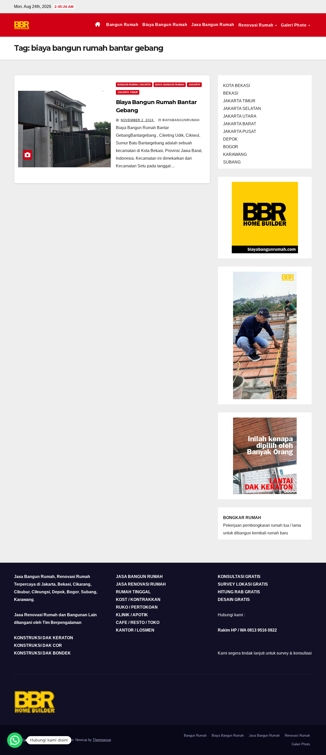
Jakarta (194, 84)
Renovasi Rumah (256, 25)
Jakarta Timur (127, 92)
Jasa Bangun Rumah (212, 24)
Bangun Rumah (122, 24)
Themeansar (102, 740)
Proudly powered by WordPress (37, 740)
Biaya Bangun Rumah (164, 24)
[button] (14, 740)
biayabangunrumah (181, 120)
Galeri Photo (294, 25)
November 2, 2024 (138, 120)
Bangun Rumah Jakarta (134, 84)
